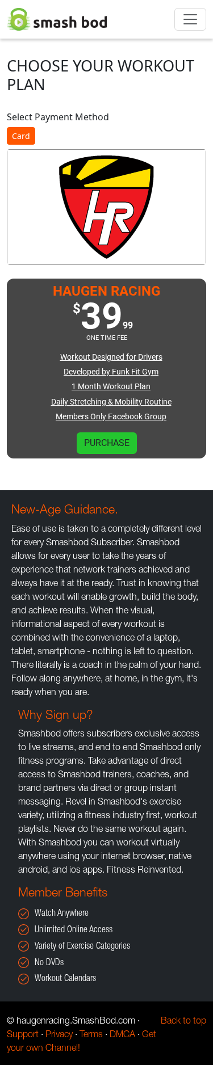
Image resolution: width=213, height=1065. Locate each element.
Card (21, 136)
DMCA (122, 1035)
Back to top (183, 1021)
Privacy (59, 1035)
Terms (91, 1035)
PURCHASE (107, 442)
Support (23, 1035)
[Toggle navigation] (190, 19)
